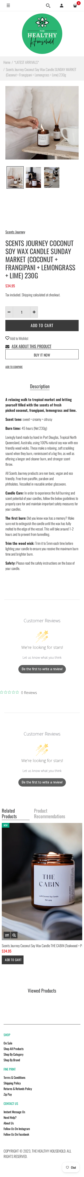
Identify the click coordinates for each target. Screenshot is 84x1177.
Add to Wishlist (18, 338)
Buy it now (42, 355)
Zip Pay (8, 1094)
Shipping (27, 294)
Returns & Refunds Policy (18, 1088)
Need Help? (10, 1117)
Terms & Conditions (14, 1077)
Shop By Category (13, 1054)
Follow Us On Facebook (16, 1134)
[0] (75, 5)
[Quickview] (14, 935)
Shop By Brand (12, 1059)
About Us (9, 1123)
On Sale (8, 1043)
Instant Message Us (14, 1111)
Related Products (9, 814)
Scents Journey (15, 232)
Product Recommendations (49, 814)
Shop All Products (14, 1048)
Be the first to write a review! (42, 669)
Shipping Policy (12, 1083)
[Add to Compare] (7, 935)
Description (40, 386)
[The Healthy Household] (42, 33)
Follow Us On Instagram (17, 1128)
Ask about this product (31, 346)
